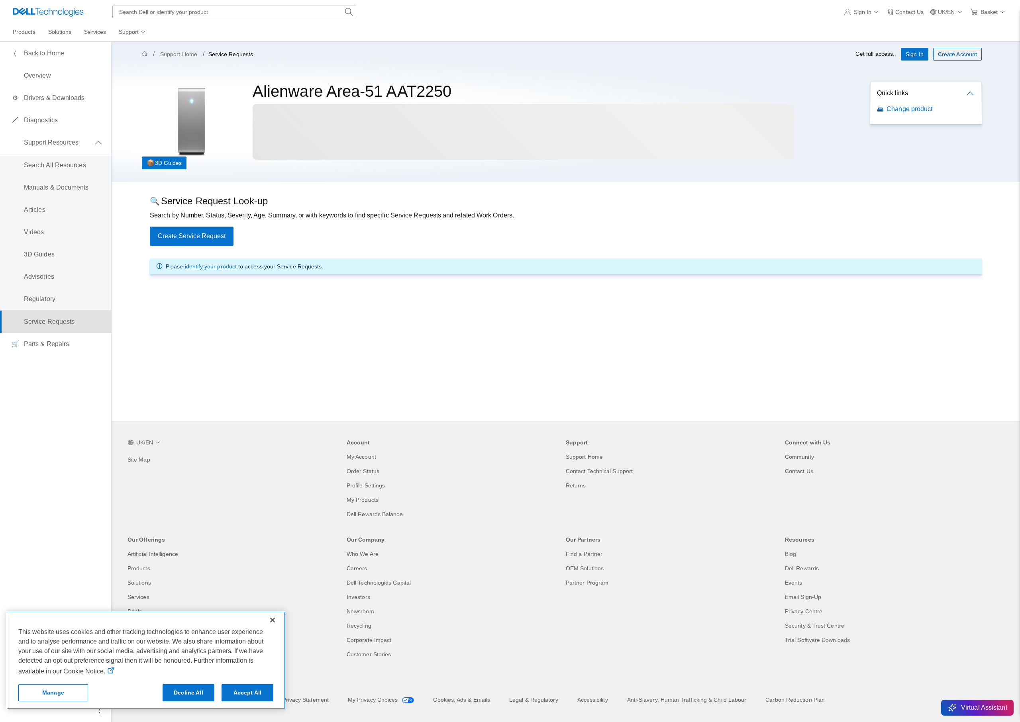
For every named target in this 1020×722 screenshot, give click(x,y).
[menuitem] (132, 32)
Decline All (188, 692)
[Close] (272, 620)
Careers (357, 568)
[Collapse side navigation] (99, 711)
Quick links (892, 93)
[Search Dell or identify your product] (349, 12)
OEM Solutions (585, 568)
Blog (790, 554)
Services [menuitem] (95, 32)
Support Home (178, 54)
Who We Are (363, 554)
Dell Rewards (802, 568)
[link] (905, 12)
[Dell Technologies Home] (48, 12)
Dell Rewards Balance (375, 514)
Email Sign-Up (803, 597)
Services (138, 597)
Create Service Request (192, 236)
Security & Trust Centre (814, 625)
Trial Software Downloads (817, 640)
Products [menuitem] (24, 32)
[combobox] (234, 12)
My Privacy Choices (374, 700)
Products (139, 568)
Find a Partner (584, 554)
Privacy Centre (803, 611)
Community (799, 457)
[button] (863, 12)
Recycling (359, 625)
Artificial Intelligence (153, 554)
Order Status (363, 471)
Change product (909, 109)
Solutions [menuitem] (60, 32)
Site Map (139, 459)
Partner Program (587, 582)
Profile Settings (366, 485)
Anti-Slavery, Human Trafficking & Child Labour (687, 700)
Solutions (139, 582)
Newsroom (360, 611)
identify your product (211, 266)
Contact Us (799, 471)
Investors (358, 597)
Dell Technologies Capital (379, 582)
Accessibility (592, 700)
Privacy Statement (305, 700)
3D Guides (168, 163)
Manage (53, 692)
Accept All (247, 692)
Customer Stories (369, 654)
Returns (576, 485)
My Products (363, 500)
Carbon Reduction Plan (795, 700)
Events (793, 582)
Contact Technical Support (599, 471)
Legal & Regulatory (533, 700)
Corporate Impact (369, 640)
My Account (361, 457)
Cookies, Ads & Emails (461, 700)
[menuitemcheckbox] (55, 142)
